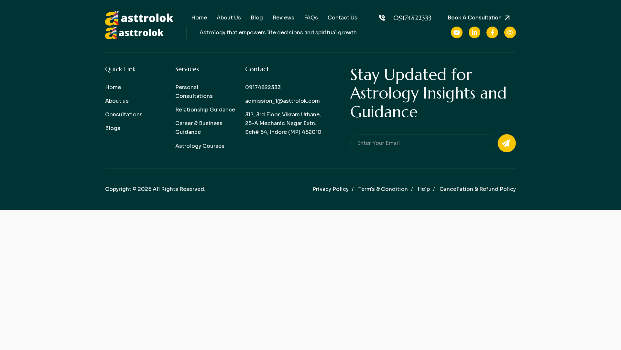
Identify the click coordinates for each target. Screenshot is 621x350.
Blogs (112, 128)
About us (117, 101)
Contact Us (342, 17)
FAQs (311, 17)
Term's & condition (383, 189)
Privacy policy (330, 189)
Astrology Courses (199, 146)
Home (199, 17)
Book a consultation (475, 17)
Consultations (124, 114)
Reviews (283, 17)
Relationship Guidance (205, 109)
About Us (229, 17)
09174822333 (412, 18)
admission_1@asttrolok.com (282, 101)
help (424, 189)
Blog (257, 17)
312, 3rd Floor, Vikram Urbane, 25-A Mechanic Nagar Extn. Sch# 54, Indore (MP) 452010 (283, 123)
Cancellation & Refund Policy (478, 189)
